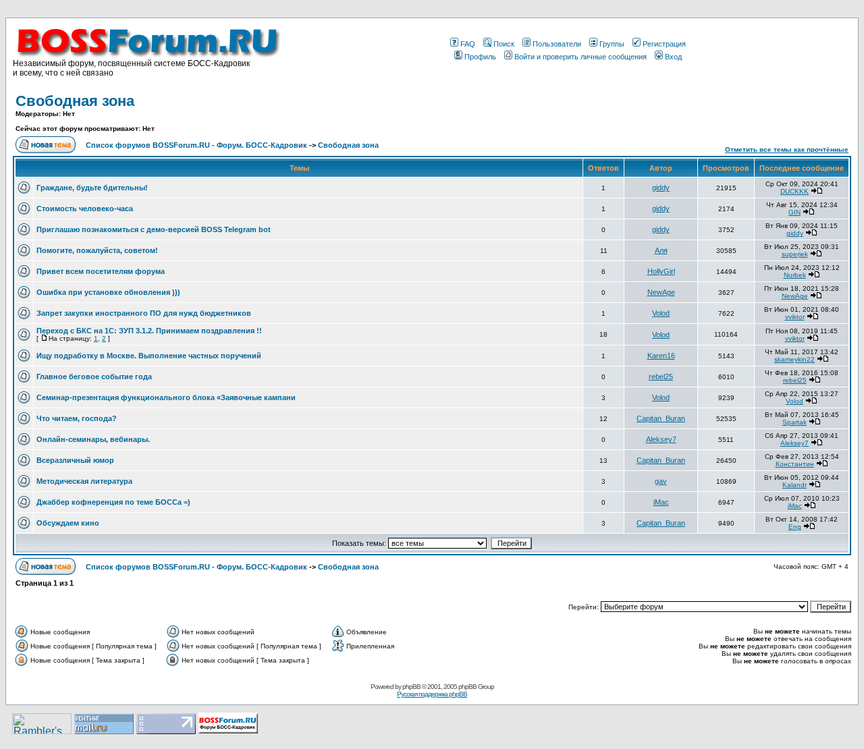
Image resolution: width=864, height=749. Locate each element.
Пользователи (557, 44)
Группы (611, 44)
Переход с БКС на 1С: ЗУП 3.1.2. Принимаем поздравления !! (149, 331)
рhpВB (411, 686)
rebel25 (661, 376)
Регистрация (664, 44)
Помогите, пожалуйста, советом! (97, 250)
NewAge (661, 292)
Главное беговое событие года (94, 376)
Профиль (480, 57)
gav (661, 481)
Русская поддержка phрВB (432, 694)
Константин (795, 464)
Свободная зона (75, 100)
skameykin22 (794, 359)
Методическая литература (84, 481)
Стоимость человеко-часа (84, 208)
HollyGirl (661, 271)
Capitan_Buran (661, 418)
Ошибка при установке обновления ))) (108, 292)
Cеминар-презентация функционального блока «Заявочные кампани (166, 397)
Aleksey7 (661, 439)
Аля (661, 250)
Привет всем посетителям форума (100, 271)
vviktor (795, 317)
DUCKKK (794, 191)
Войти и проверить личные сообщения (580, 57)
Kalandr (794, 485)
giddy (661, 188)
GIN (794, 212)
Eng (794, 526)
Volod (661, 313)
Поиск (503, 44)
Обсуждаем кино (67, 523)
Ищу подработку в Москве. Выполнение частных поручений (148, 356)
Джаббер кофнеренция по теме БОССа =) (113, 502)
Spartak (794, 422)
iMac (661, 502)
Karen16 (661, 356)
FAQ (467, 44)
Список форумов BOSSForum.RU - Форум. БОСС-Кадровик (196, 145)
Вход (673, 57)
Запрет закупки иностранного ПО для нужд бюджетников (143, 313)
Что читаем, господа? (76, 418)
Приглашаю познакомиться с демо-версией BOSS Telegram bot (153, 229)
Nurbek (795, 275)
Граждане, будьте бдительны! (92, 188)
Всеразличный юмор (75, 460)
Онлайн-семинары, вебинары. (93, 439)
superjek (795, 254)
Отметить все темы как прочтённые (786, 149)
